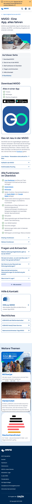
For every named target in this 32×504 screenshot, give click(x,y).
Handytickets (9, 187)
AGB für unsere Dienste (7, 469)
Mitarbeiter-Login (6, 472)
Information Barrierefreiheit (8, 489)
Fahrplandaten (5, 479)
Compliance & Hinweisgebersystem (10, 485)
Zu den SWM (4, 476)
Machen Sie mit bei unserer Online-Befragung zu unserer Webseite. (13, 3)
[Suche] (22, 8)
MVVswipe (8, 189)
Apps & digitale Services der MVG (12, 14)
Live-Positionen (10, 180)
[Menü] (29, 8)
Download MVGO (9, 59)
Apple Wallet (11, 194)
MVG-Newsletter (5, 456)
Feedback (19, 151)
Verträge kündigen (6, 482)
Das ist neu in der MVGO (11, 62)
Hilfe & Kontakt (8, 72)
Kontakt (3, 459)
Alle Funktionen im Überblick (13, 66)
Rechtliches (7, 75)
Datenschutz (4, 466)
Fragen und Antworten (11, 69)
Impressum (4, 462)
